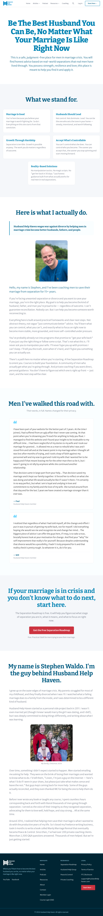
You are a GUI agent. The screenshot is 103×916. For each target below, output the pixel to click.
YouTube (6, 880)
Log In (80, 3)
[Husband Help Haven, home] (8, 3)
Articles (35, 3)
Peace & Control (67, 875)
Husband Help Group (68, 870)
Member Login (45, 895)
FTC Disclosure (86, 875)
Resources (54, 3)
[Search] (73, 3)
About (42, 885)
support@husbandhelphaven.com (90, 880)
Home (28, 3)
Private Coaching (67, 880)
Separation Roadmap (69, 864)
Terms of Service (87, 870)
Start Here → (92, 3)
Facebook (15, 880)
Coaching (65, 3)
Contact (43, 890)
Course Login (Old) (47, 900)
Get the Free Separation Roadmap (51, 630)
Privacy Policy (86, 864)
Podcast (45, 3)
